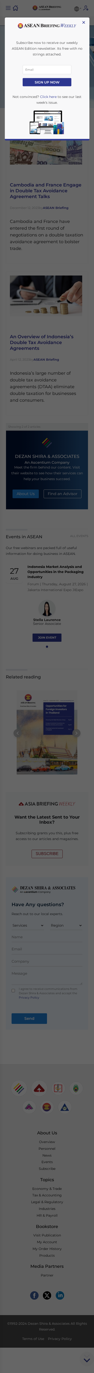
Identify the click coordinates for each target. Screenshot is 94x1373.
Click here (48, 97)
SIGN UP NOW (47, 82)
